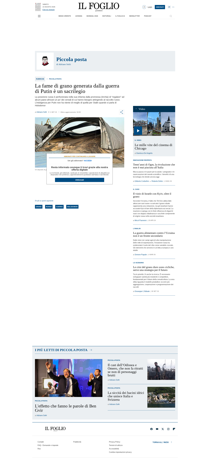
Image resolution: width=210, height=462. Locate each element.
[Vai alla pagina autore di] (45, 61)
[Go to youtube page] (157, 429)
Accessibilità (114, 449)
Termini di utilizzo (116, 445)
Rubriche (40, 79)
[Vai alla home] (98, 7)
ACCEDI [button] (88, 161)
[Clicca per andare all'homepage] (55, 429)
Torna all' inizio (161, 442)
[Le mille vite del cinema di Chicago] (154, 124)
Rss (39, 449)
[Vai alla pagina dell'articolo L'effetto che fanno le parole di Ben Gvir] (68, 378)
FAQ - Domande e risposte (48, 445)
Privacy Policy (114, 442)
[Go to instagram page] (168, 429)
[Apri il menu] (39, 16)
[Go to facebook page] (151, 429)
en (173, 7)
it (169, 7)
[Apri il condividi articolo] (121, 112)
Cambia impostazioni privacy (120, 452)
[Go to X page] (163, 429)
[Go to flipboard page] (174, 429)
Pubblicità (77, 442)
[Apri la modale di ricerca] (171, 16)
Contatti (41, 442)
